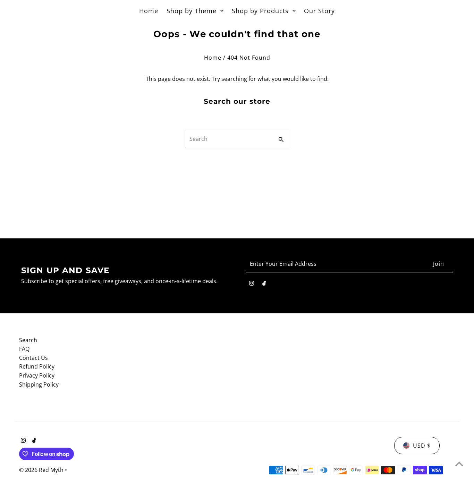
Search (28, 340)
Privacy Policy (36, 375)
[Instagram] (251, 284)
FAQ (24, 349)
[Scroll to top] (459, 464)
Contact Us (33, 358)
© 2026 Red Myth (42, 470)
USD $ (422, 445)
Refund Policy (36, 366)
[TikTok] (264, 284)
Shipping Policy (39, 384)
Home (212, 57)
